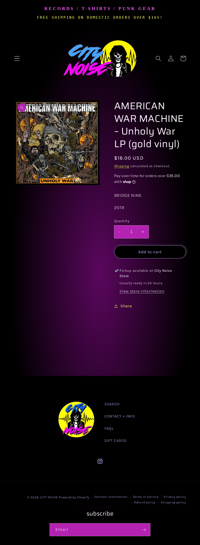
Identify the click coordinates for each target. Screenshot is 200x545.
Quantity (122, 221)
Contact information (111, 497)
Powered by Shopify (74, 497)
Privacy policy (175, 497)
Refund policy (145, 502)
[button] (17, 58)
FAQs (108, 428)
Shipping (121, 166)
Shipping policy (173, 502)
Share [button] (126, 306)
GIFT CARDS (115, 440)
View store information (142, 291)
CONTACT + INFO (119, 416)
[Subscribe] (144, 529)
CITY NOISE (49, 497)
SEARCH (112, 404)
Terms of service (146, 497)
